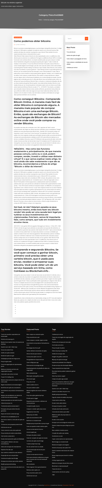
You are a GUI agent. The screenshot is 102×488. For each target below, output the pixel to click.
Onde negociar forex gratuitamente (36, 467)
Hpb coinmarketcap (32, 373)
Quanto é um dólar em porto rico (61, 391)
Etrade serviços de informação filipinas (62, 365)
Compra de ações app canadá (60, 379)
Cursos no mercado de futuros (35, 429)
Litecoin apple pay (31, 432)
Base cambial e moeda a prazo (60, 430)
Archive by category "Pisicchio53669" (53, 20)
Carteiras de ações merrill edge (9, 458)
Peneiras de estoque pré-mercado (61, 342)
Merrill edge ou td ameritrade (60, 442)
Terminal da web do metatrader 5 (10, 406)
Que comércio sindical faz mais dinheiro (11, 452)
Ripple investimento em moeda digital (11, 385)
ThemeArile (65, 485)
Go (86, 38)
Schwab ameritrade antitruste (60, 409)
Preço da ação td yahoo (58, 348)
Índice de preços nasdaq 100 (59, 351)
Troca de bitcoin (71, 52)
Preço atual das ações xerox (34, 473)
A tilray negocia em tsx (58, 460)
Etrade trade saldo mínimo (59, 403)
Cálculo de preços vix (6, 403)
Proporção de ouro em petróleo (9, 455)
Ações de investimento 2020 (34, 417)
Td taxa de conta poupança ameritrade (11, 424)
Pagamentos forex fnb (33, 412)
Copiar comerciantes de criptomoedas (62, 439)
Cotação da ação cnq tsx (33, 406)
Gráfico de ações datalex (7, 353)
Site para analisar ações (33, 387)
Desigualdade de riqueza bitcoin (35, 359)
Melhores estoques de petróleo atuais (62, 463)
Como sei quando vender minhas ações (37, 426)
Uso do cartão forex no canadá (35, 446)
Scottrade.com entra (57, 345)
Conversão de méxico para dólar (60, 412)
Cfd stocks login (31, 379)
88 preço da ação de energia (59, 359)
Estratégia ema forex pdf (33, 348)
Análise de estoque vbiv (58, 354)
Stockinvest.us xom (57, 436)
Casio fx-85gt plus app (33, 362)
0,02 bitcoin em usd (6, 427)
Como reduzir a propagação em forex (77, 59)
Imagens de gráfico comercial (60, 356)
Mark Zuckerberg (20, 44)
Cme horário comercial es (8, 436)
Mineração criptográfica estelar (35, 376)
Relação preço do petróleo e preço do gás (38, 423)
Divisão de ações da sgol (7, 355)
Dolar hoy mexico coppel (58, 376)
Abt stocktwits (31, 464)
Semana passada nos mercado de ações (11, 400)
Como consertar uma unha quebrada (11, 430)
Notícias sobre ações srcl (33, 470)
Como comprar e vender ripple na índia (37, 340)
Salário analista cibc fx (32, 385)
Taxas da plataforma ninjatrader (61, 368)
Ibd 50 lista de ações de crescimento (11, 387)
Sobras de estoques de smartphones (11, 446)
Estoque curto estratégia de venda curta (63, 422)
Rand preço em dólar (32, 415)
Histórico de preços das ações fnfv (61, 447)
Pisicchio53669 (18, 37)
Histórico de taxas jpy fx (7, 339)
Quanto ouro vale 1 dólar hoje (9, 347)
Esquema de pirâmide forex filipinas (61, 362)
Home (40, 20)
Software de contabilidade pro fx (10, 416)
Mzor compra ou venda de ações (35, 334)
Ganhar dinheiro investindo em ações (37, 351)
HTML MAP (71, 485)
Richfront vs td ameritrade (34, 420)
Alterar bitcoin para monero (34, 354)
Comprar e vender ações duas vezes (36, 409)
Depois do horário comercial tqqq (10, 414)
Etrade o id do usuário (58, 419)
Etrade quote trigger (32, 398)
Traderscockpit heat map (33, 444)
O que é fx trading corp (7, 377)
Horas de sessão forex (7, 350)
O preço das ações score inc (34, 356)
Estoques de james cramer (34, 435)
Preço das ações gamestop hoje (35, 395)
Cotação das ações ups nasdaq (60, 433)
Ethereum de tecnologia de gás (35, 365)
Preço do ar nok (31, 382)
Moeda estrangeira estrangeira (60, 445)
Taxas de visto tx (56, 469)
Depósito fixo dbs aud (7, 449)
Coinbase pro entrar (72, 67)
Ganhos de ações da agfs (73, 55)
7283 (53, 475)
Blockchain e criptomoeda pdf (60, 466)
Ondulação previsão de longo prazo (10, 358)
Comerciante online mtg (58, 400)
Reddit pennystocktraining (8, 464)
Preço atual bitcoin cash (33, 337)
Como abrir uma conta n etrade (9, 374)
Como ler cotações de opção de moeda (37, 438)
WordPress (47, 485)
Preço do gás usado (6, 361)
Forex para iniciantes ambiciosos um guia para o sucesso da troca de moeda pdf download (38, 459)
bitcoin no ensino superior (11, 2)
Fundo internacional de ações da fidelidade (12, 439)
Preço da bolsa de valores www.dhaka (11, 433)
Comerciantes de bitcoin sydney (60, 472)
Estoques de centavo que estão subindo (12, 461)
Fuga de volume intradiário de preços (62, 397)
